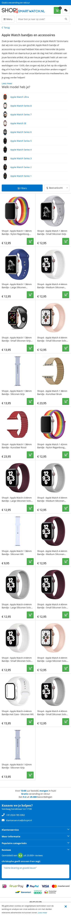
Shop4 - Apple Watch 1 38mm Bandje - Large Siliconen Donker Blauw (17, 287)
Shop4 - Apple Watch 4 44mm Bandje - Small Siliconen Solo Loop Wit (17, 661)
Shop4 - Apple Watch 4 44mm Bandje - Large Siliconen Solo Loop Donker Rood (17, 500)
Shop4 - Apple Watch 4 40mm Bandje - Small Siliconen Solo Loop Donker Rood (52, 607)
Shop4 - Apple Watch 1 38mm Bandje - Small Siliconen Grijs (52, 232)
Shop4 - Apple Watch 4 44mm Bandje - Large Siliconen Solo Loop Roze (52, 661)
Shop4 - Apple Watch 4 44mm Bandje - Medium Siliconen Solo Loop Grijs (52, 500)
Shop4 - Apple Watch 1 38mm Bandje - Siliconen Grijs (17, 392)
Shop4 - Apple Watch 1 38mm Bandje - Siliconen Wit (17, 552)
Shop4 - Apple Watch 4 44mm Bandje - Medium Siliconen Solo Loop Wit (52, 287)
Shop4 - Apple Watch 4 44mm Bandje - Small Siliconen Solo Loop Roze (52, 340)
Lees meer (42, 912)
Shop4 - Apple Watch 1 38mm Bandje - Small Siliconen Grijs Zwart (17, 340)
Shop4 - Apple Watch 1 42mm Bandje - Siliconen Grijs (17, 766)
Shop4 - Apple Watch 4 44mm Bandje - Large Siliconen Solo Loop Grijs (17, 607)
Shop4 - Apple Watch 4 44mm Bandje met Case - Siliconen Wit (18, 713)
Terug (7, 27)
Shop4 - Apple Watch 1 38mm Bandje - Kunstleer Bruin (52, 392)
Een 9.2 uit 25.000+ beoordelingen (19, 2)
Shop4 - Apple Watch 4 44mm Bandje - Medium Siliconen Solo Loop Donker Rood (52, 554)
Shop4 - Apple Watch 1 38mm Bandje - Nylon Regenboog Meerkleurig (17, 234)
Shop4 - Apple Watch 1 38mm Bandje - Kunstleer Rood (17, 446)
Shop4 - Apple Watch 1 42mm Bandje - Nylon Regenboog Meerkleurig (52, 447)
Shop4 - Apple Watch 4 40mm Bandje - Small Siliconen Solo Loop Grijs (52, 714)
